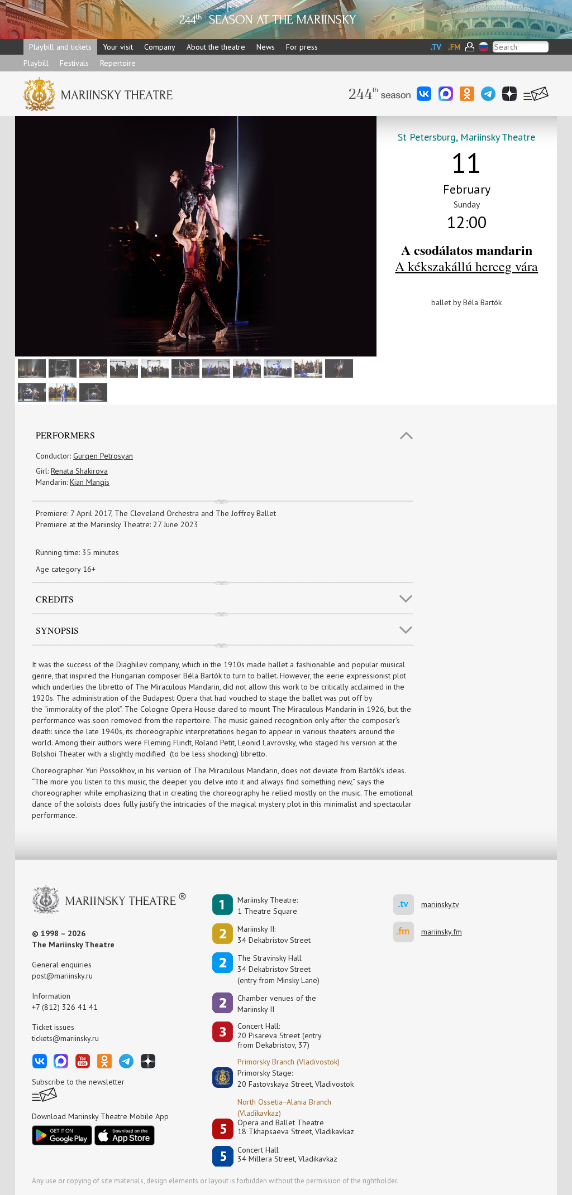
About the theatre (216, 47)
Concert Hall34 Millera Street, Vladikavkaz (287, 1154)
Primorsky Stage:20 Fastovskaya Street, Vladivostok (287, 1078)
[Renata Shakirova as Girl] (61, 368)
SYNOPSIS (57, 630)
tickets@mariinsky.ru (65, 1038)
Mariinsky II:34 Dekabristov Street (274, 934)
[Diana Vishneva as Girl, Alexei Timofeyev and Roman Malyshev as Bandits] (184, 368)
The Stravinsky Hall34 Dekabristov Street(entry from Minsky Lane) (278, 969)
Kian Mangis (89, 482)
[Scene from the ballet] (30, 368)
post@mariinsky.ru (62, 976)
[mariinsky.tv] (407, 904)
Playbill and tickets (60, 47)
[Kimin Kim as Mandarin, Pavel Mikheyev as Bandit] (30, 392)
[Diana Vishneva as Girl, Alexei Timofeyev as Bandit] (92, 368)
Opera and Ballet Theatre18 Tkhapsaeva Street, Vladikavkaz (295, 1127)
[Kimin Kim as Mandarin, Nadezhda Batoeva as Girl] (153, 368)
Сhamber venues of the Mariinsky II (276, 1003)
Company (159, 47)
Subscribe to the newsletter (78, 1082)
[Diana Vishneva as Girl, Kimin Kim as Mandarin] (276, 368)
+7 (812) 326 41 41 (65, 1007)
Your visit (118, 47)
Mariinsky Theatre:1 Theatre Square (267, 905)
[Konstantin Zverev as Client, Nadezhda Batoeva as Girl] (122, 368)
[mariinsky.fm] (407, 932)
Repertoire (118, 63)
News (265, 47)
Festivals (74, 63)
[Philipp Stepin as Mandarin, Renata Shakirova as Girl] (307, 368)
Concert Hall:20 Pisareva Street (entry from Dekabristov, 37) (279, 1035)
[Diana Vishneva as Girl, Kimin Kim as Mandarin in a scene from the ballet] (92, 392)
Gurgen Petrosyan (103, 456)
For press (302, 47)
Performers (65, 435)
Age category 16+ (66, 569)
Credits (55, 599)
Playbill (36, 63)
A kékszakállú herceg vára (466, 266)
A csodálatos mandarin (466, 249)
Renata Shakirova (79, 471)
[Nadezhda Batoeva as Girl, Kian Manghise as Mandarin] (61, 392)
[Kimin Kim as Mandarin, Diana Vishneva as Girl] (214, 368)
